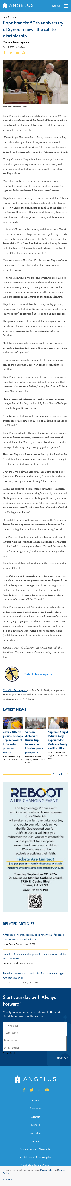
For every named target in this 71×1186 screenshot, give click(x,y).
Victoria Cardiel (10, 963)
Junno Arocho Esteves (12, 944)
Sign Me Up (9, 1053)
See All (58, 774)
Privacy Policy (47, 1169)
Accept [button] (7, 1179)
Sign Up (62, 1057)
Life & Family (10, 17)
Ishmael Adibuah (33, 756)
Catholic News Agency (16, 42)
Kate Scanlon (9, 756)
